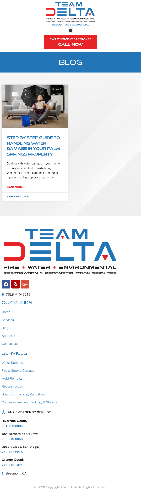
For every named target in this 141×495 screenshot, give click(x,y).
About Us (8, 336)
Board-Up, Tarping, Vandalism (23, 394)
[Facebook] (6, 284)
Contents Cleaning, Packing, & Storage (29, 402)
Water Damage (12, 362)
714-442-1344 (12, 465)
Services (8, 320)
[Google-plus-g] (25, 284)
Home (6, 312)
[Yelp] (15, 284)
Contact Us (10, 344)
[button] (70, 30)
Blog (5, 328)
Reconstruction (12, 386)
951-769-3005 (12, 426)
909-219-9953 (12, 439)
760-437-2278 (12, 452)
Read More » (16, 187)
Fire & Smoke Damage (18, 370)
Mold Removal (12, 378)
